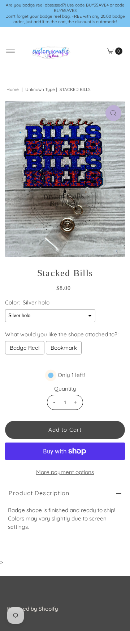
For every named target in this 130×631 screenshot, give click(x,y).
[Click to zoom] (113, 113)
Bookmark (64, 347)
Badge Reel (25, 347)
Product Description (39, 493)
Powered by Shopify (32, 608)
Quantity (65, 388)
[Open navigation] (10, 51)
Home (12, 89)
